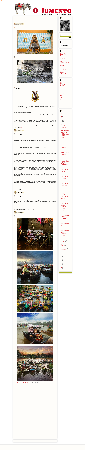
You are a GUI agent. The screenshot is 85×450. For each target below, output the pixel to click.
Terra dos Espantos (63, 73)
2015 (61, 256)
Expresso (61, 88)
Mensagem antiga (53, 440)
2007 (61, 116)
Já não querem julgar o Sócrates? (65, 141)
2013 (61, 253)
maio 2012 (63, 242)
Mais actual (61, 66)
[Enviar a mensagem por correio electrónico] (32, 382)
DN (54, 184)
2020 (61, 263)
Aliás (60, 55)
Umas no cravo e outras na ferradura (65, 127)
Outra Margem (62, 68)
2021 (61, 264)
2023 (61, 267)
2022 (61, 265)
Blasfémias (61, 57)
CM (21, 127)
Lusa (60, 92)
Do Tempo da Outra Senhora (64, 62)
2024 (61, 268)
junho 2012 (63, 244)
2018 (61, 260)
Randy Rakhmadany (18, 216)
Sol (60, 99)
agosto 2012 (63, 246)
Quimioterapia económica (63, 189)
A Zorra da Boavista (63, 56)
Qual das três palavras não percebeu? (64, 218)
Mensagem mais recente (18, 440)
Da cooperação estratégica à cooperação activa (64, 194)
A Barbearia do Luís (63, 53)
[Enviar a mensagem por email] (34, 382)
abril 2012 (63, 241)
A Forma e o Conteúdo (63, 54)
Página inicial (36, 440)
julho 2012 (63, 245)
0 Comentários (29, 382)
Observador (61, 94)
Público (61, 95)
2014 (61, 255)
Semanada (63, 145)
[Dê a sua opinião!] (35, 382)
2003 (61, 113)
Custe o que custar (64, 185)
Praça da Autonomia (63, 69)
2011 (61, 121)
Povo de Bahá (62, 70)
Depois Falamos (62, 60)
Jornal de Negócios (62, 90)
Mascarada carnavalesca (63, 206)
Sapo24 (61, 97)
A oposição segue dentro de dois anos (64, 164)
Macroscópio (62, 65)
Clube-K (61, 83)
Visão (60, 102)
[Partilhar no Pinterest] (38, 382)
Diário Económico (62, 86)
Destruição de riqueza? (65, 160)
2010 (61, 120)
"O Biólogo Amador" (63, 67)
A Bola (61, 82)
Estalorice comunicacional (64, 233)
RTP (60, 96)
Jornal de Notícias (62, 91)
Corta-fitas (61, 59)
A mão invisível (63, 178)
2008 (61, 117)
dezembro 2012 (64, 252)
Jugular (61, 64)
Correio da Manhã (62, 84)
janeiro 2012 (63, 124)
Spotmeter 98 (62, 72)
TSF (60, 101)
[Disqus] (35, 398)
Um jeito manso (62, 74)
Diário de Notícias (62, 85)
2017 (61, 259)
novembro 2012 (64, 250)
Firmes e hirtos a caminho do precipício (65, 210)
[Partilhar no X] (36, 382)
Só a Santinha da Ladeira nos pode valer (64, 237)
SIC (60, 98)
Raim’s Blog (61, 71)
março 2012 (63, 240)
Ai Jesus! (62, 214)
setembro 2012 (63, 248)
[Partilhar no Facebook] (37, 382)
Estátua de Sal (62, 63)
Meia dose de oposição (65, 152)
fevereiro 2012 (63, 125)
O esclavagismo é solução (64, 156)
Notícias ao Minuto (62, 93)
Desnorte (61, 61)
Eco (60, 87)
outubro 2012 (63, 249)
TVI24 (60, 100)
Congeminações (62, 58)
